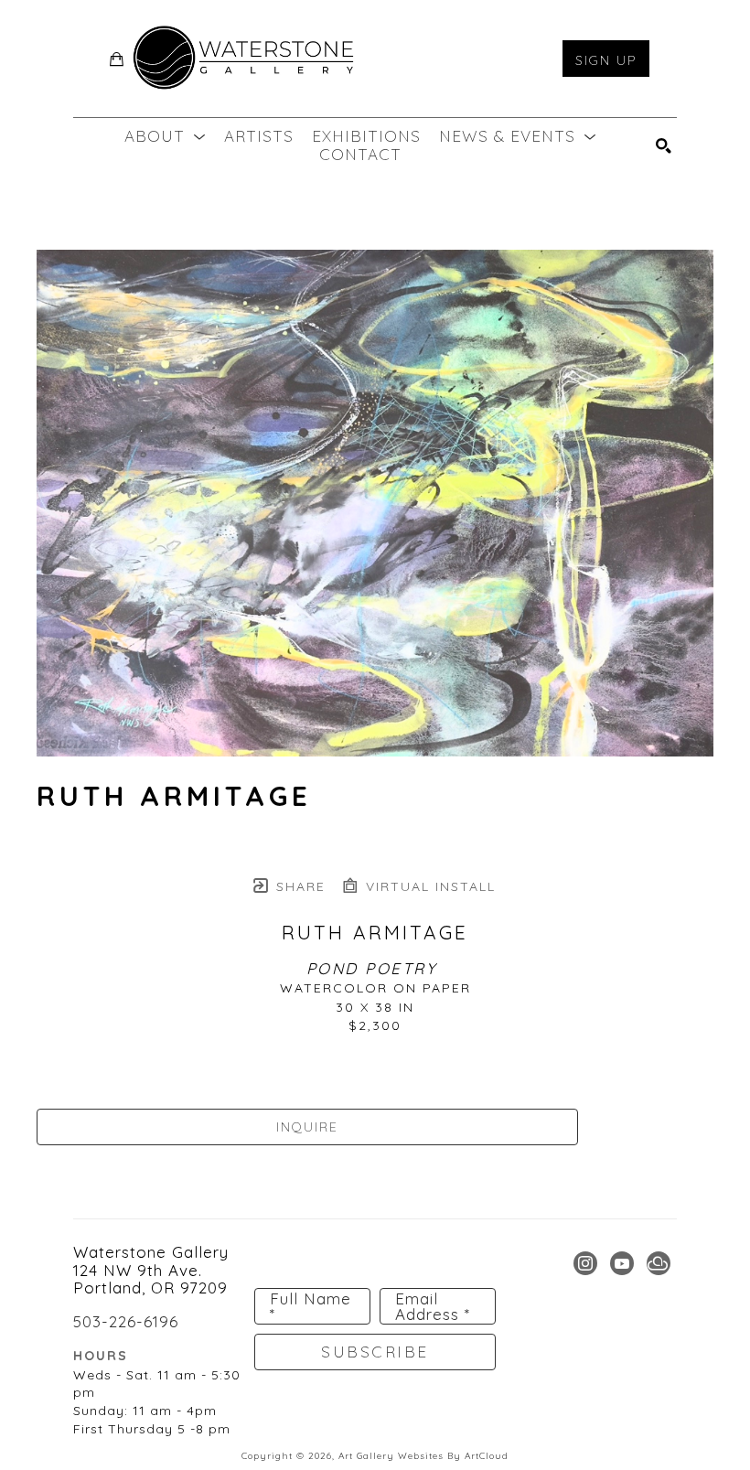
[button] (165, 136)
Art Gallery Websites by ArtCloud (423, 1456)
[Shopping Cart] (117, 59)
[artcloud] (658, 1263)
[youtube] (622, 1263)
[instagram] (585, 1263)
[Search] (664, 146)
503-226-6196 (125, 1321)
